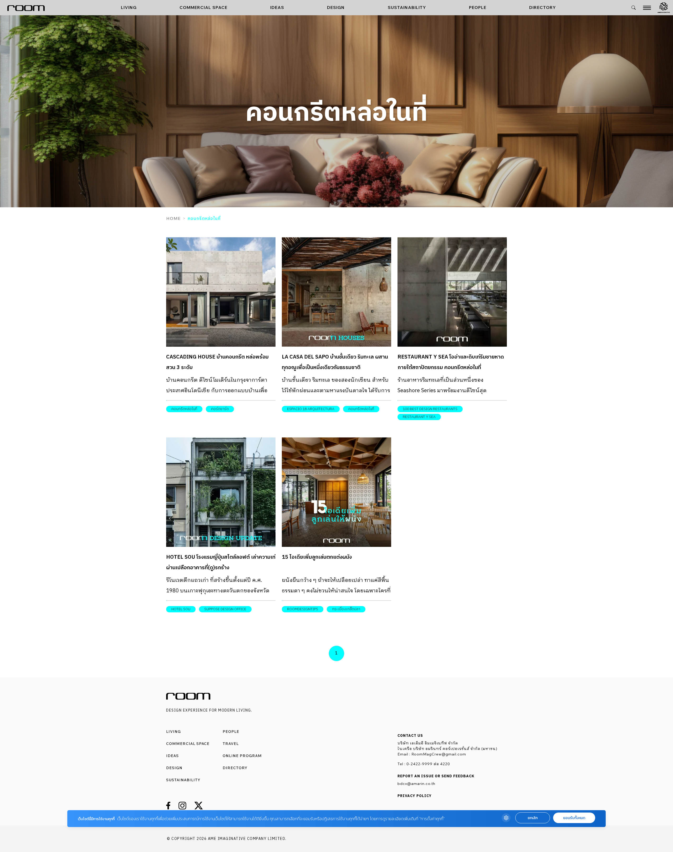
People (477, 7)
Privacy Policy (414, 796)
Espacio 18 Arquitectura (310, 409)
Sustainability (407, 7)
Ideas (277, 7)
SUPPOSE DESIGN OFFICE (225, 609)
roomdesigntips (302, 609)
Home (173, 218)
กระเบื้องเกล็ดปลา (346, 609)
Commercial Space (203, 7)
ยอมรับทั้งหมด (574, 818)
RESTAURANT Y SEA (419, 417)
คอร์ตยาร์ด (220, 409)
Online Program (242, 755)
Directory (542, 7)
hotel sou (180, 609)
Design (336, 7)
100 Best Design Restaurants (430, 409)
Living (129, 7)
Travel (231, 743)
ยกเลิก (533, 818)
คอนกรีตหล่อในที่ (184, 409)
